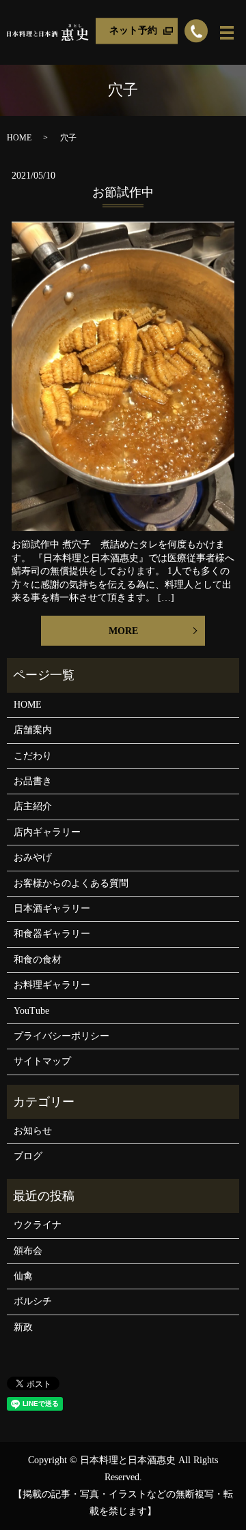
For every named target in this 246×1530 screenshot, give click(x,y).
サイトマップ (42, 1061)
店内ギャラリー (47, 832)
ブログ (28, 1156)
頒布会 (28, 1251)
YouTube (31, 1011)
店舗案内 (33, 730)
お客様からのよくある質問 (71, 883)
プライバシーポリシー (61, 1036)
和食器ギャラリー (52, 934)
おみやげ (33, 857)
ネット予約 (133, 30)
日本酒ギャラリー (52, 908)
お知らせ (33, 1131)
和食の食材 (38, 960)
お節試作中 (123, 192)
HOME (19, 137)
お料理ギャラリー (52, 985)
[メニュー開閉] (227, 33)
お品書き (33, 781)
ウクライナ (38, 1225)
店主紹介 (33, 806)
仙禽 (23, 1276)
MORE (123, 631)
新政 (23, 1327)
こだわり (33, 756)
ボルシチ (33, 1301)
